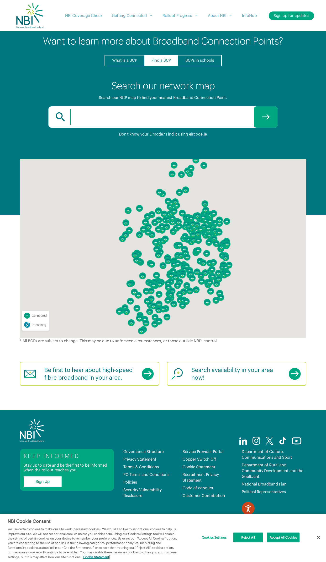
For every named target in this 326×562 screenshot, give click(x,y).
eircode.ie (198, 134)
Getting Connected (129, 16)
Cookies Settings (214, 537)
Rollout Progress (177, 16)
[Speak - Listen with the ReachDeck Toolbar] (248, 508)
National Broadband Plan (264, 484)
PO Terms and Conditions (146, 475)
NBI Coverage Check (83, 16)
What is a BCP (124, 60)
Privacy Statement (139, 459)
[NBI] (29, 15)
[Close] (318, 537)
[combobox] (163, 117)
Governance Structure (143, 452)
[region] (163, 538)
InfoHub (249, 16)
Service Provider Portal (203, 452)
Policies (130, 482)
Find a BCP (161, 60)
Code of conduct (198, 488)
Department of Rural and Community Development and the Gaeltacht (272, 471)
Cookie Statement (199, 467)
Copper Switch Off (199, 459)
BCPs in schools (199, 60)
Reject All (248, 537)
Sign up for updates (291, 16)
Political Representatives (264, 492)
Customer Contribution (204, 496)
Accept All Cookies (283, 537)
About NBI (217, 16)
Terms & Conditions (141, 467)
